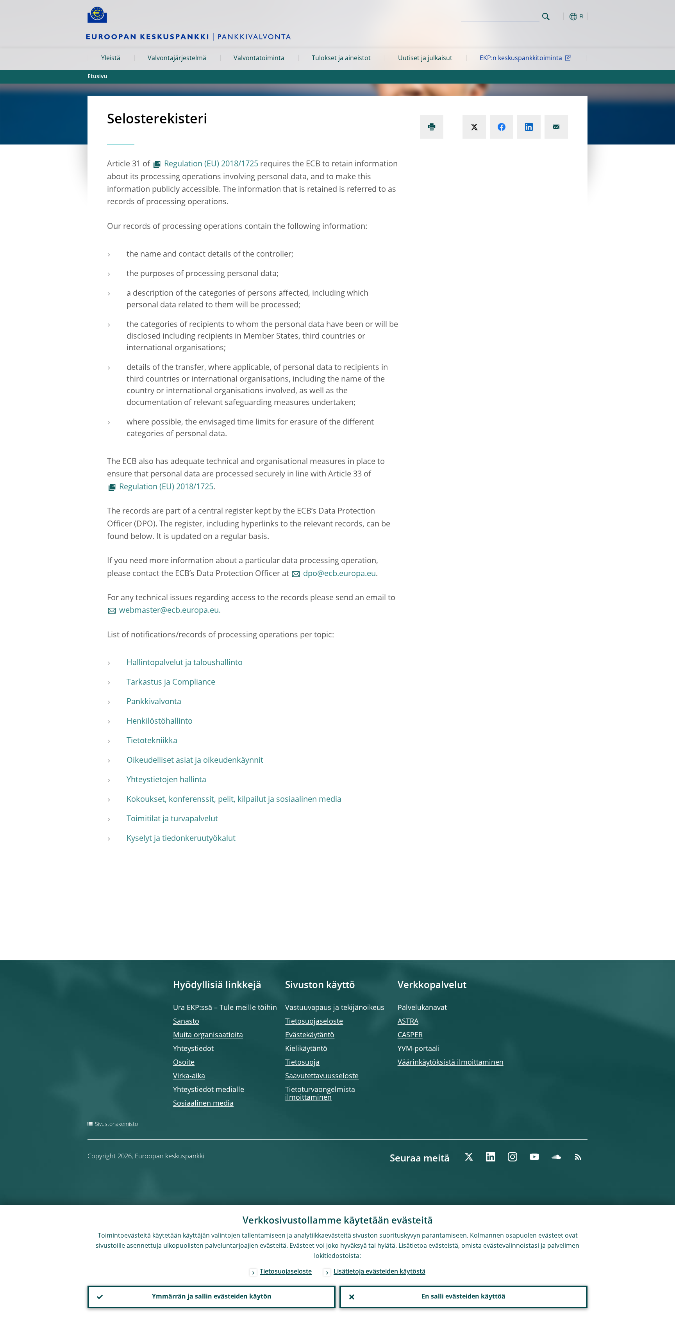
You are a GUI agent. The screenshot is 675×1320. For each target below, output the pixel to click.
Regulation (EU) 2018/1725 (211, 164)
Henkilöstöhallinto (160, 722)
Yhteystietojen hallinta (166, 780)
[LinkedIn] (490, 1156)
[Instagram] (512, 1156)
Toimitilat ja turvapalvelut (172, 819)
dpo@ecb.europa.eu (339, 574)
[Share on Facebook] (501, 127)
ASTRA (408, 1021)
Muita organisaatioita (208, 1035)
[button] (560, 16)
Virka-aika (189, 1076)
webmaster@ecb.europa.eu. (170, 611)
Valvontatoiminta (259, 58)
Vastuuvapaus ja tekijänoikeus (334, 1007)
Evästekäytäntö (309, 1035)
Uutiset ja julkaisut (425, 58)
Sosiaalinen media (203, 1103)
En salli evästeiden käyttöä (463, 1297)
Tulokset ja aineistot (341, 58)
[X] (468, 1156)
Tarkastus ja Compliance (171, 683)
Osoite (184, 1062)
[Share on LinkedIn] (529, 127)
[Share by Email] (556, 127)
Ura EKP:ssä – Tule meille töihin (225, 1007)
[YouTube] (534, 1156)
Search (545, 16)
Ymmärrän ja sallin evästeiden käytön (211, 1297)
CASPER (410, 1035)
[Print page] (431, 127)
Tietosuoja (302, 1062)
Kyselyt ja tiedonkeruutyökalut (181, 839)
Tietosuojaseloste (314, 1021)
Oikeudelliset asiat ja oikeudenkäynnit (195, 761)
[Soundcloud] (556, 1156)
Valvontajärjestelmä (177, 58)
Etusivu (97, 76)
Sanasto (186, 1021)
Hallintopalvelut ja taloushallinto (185, 663)
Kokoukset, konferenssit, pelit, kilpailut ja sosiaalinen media (234, 800)
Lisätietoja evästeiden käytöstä (379, 1272)
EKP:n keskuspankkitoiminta (521, 58)
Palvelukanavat (422, 1007)
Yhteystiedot (193, 1048)
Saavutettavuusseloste (322, 1076)
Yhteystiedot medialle (208, 1089)
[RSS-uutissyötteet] (578, 1156)
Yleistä (110, 58)
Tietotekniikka (152, 741)
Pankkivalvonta (154, 702)
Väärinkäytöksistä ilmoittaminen (451, 1062)
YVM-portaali (419, 1048)
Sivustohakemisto (116, 1124)
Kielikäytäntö (306, 1048)
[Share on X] (474, 127)
